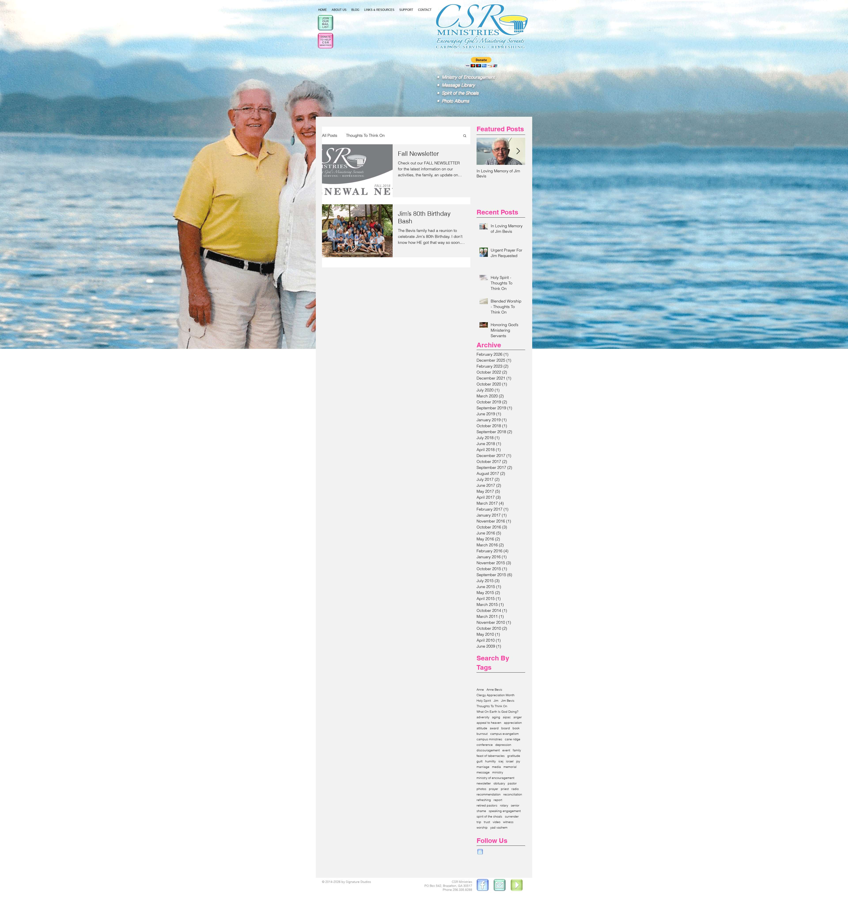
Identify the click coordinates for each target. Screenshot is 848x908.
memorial (510, 767)
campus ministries (489, 739)
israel (509, 761)
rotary (504, 805)
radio (515, 789)
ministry (497, 772)
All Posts (329, 135)
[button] (465, 136)
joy (518, 761)
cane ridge (512, 739)
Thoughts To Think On (365, 135)
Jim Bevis (507, 701)
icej (500, 761)
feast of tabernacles (491, 756)
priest (505, 789)
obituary (499, 783)
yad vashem (498, 827)
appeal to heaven (489, 723)
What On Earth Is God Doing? (497, 712)
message (483, 772)
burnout (482, 734)
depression (503, 745)
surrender (512, 816)
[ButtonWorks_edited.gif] (482, 885)
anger (517, 717)
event (506, 750)
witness (508, 822)
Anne (480, 690)
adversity (483, 717)
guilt (480, 761)
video (496, 822)
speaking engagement (505, 811)
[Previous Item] (484, 151)
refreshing (484, 800)
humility (490, 761)
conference (485, 745)
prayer (493, 789)
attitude (482, 728)
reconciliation (512, 794)
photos (481, 789)
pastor (512, 783)
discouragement (488, 750)
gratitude (513, 756)
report (498, 800)
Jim (496, 701)
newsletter (484, 783)
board (505, 728)
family (517, 750)
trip (479, 822)
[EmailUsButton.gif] (499, 885)
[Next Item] (518, 151)
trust (487, 822)
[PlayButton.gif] (517, 885)
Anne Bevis (494, 690)
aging (496, 717)
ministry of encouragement (495, 778)
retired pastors (487, 805)
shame (481, 811)
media (496, 767)
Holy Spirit (484, 701)
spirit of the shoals (489, 816)
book (516, 728)
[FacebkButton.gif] (480, 852)
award (494, 728)
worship (482, 827)
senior (515, 805)
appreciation (513, 723)
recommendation (489, 794)
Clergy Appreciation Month (496, 695)
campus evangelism (504, 734)
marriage (483, 767)
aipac (507, 717)
